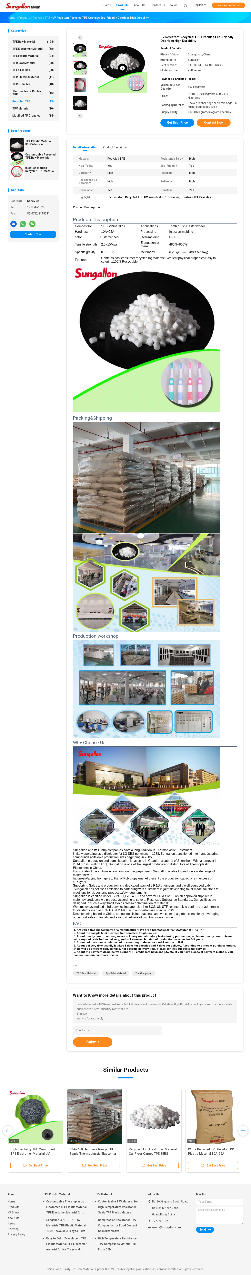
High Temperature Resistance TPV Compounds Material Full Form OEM (117, 1244)
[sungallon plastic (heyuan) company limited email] (13, 224)
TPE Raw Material (33, 41)
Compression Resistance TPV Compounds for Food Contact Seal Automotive (117, 1225)
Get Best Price (177, 122)
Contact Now (33, 234)
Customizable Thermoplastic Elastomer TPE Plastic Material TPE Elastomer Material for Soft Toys (66, 1207)
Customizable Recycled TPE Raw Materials (40, 156)
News (11, 1223)
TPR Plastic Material (33, 77)
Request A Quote (228, 5)
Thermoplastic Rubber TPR (33, 93)
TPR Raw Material (33, 62)
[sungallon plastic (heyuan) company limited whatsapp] (23, 224)
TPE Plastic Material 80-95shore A (38, 143)
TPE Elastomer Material (33, 48)
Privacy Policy (16, 1234)
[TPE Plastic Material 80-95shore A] (17, 145)
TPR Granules (33, 84)
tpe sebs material (115, 973)
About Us (13, 1218)
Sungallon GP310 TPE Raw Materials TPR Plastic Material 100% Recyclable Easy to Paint (66, 1225)
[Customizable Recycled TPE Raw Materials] (17, 158)
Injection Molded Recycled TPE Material (40, 169)
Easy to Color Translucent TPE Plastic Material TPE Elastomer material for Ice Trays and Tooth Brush (66, 1244)
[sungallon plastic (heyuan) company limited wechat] (32, 224)
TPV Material (33, 108)
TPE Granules (33, 70)
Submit (92, 1042)
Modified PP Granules (33, 115)
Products (14, 1207)
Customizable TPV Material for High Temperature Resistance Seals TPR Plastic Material (118, 1207)
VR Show (13, 1212)
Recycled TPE (33, 101)
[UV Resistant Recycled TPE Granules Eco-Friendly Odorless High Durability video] (122, 68)
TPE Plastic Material (33, 55)
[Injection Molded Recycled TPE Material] (17, 171)
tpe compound (143, 973)
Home (11, 1201)
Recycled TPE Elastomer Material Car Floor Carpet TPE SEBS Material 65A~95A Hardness (153, 1153)
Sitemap (13, 1229)
